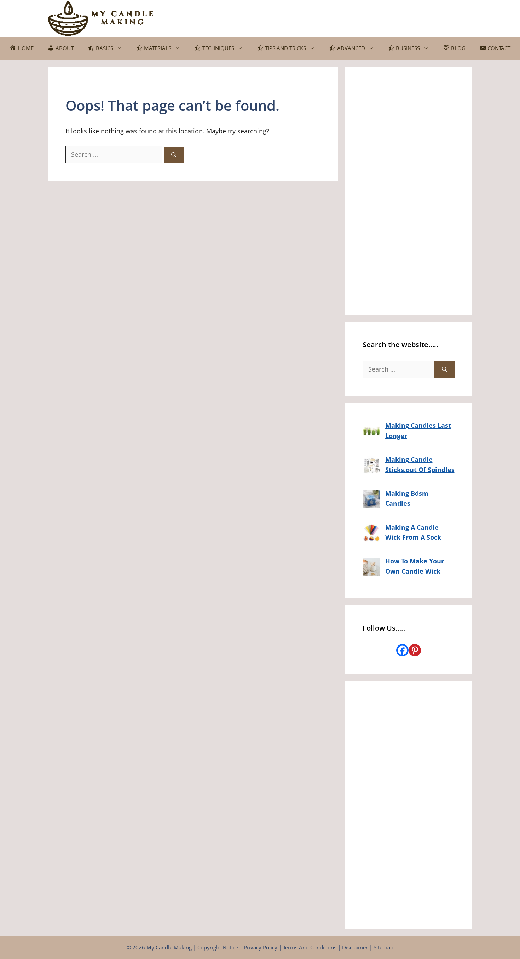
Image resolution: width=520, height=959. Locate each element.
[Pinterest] (415, 650)
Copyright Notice (217, 947)
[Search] (174, 155)
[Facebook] (402, 650)
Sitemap (383, 947)
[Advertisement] (409, 191)
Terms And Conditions (309, 947)
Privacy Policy (260, 947)
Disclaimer (355, 947)
